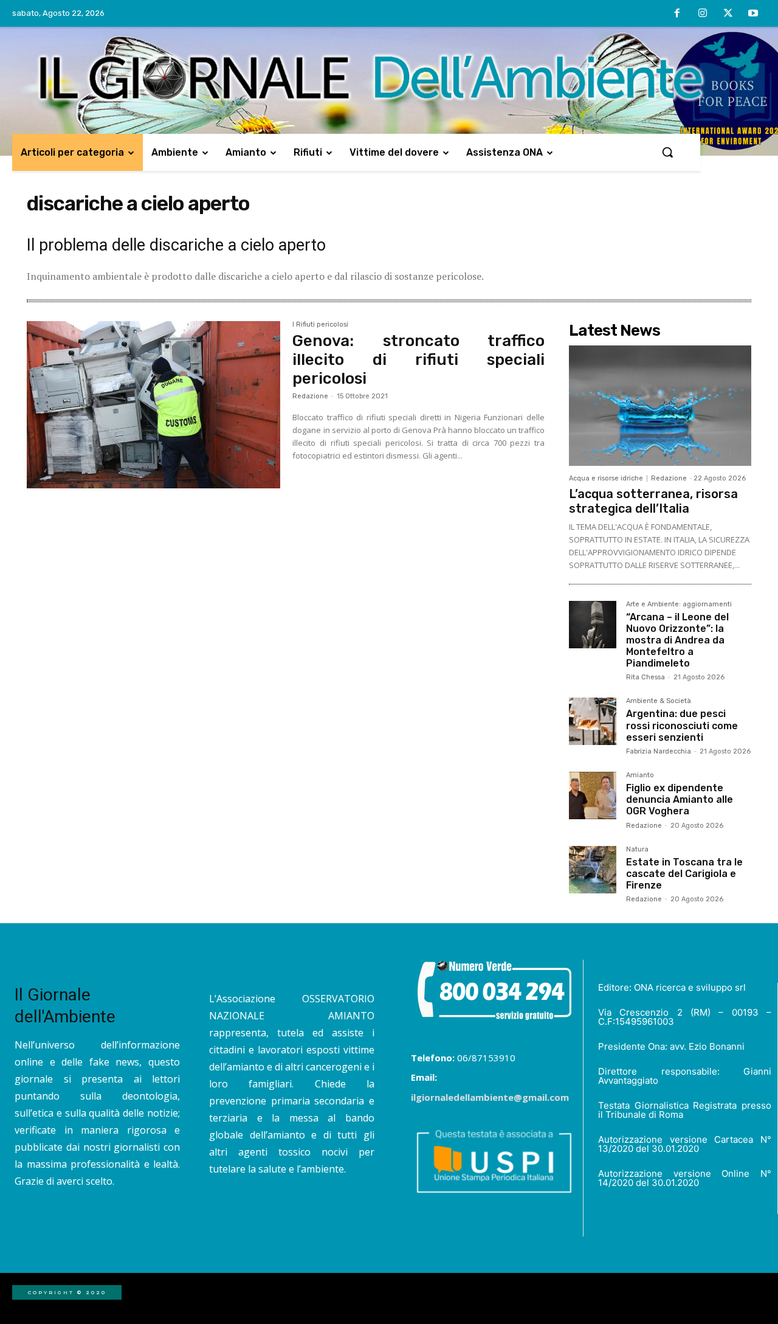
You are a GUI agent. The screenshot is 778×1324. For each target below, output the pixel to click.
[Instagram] (702, 14)
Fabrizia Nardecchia (658, 751)
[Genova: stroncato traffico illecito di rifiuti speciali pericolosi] (153, 405)
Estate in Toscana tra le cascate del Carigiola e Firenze (684, 873)
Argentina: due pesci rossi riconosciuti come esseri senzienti (682, 725)
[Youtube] (753, 14)
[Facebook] (677, 14)
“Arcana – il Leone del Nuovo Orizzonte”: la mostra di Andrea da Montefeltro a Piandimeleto (677, 640)
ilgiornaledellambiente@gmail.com (490, 1097)
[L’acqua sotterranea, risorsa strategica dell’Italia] (660, 405)
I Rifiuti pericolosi (320, 324)
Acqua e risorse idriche (606, 478)
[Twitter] (728, 14)
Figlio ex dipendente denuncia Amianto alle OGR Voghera (679, 799)
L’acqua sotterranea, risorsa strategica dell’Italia (653, 501)
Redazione (310, 396)
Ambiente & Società (658, 701)
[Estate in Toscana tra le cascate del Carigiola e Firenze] (592, 869)
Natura (637, 849)
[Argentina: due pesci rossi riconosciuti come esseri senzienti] (592, 721)
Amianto (640, 775)
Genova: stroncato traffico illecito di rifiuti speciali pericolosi (418, 359)
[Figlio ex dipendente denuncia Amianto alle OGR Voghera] (592, 795)
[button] (667, 152)
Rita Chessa (645, 677)
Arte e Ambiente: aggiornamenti (679, 604)
